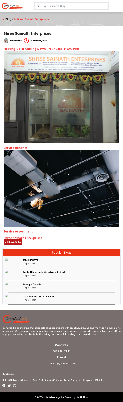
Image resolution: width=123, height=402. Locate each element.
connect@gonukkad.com (61, 363)
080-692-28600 (61, 351)
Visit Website (13, 242)
